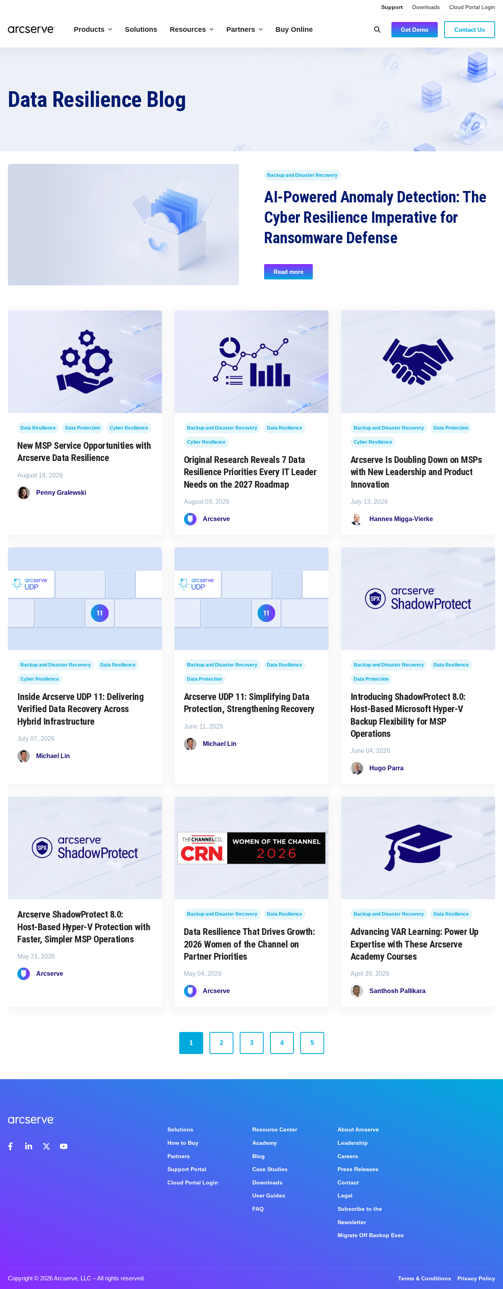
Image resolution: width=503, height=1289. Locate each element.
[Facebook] (12, 1146)
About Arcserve (358, 1129)
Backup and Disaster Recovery (302, 175)
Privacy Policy (476, 1278)
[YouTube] (64, 1146)
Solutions (141, 29)
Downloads (426, 7)
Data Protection (82, 428)
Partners (240, 29)
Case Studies (270, 1169)
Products (89, 29)
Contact (348, 1182)
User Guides (268, 1195)
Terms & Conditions (424, 1278)
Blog (258, 1156)
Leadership (353, 1143)
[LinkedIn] (29, 1146)
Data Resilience (38, 428)
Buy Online (294, 29)
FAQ (258, 1209)
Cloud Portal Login (472, 7)
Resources (188, 29)
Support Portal (186, 1169)
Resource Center (274, 1129)
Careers (348, 1156)
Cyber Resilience (129, 428)
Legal (345, 1195)
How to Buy (182, 1143)
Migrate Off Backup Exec (371, 1235)
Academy (264, 1143)
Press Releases (358, 1169)
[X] (46, 1146)
